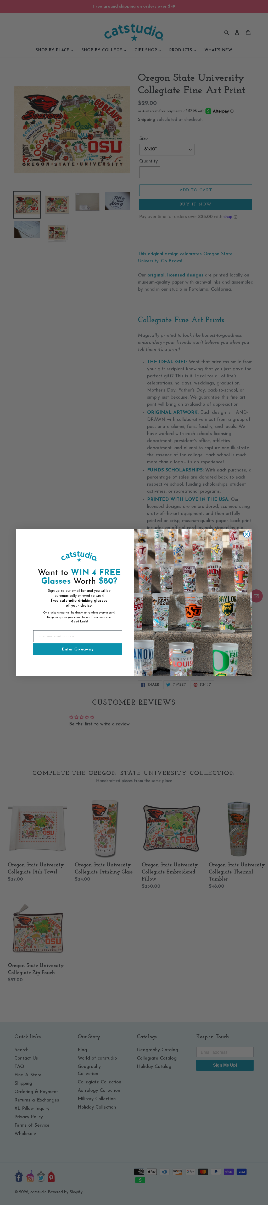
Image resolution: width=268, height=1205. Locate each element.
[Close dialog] (246, 534)
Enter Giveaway (78, 649)
